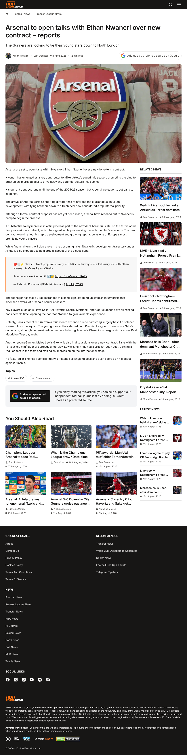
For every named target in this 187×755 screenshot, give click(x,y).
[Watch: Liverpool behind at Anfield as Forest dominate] (161, 188)
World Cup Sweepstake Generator (116, 550)
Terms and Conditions (18, 572)
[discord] (48, 679)
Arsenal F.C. (18, 378)
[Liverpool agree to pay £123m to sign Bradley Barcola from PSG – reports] (177, 455)
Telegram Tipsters (107, 572)
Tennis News (12, 661)
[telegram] (40, 679)
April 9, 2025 (74, 284)
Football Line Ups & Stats (111, 564)
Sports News (103, 557)
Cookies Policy (14, 564)
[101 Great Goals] (93, 698)
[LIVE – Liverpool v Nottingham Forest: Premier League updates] (161, 233)
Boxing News (13, 632)
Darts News (12, 639)
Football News (22, 13)
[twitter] (16, 679)
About (9, 543)
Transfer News (104, 543)
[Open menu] (179, 4)
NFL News (11, 625)
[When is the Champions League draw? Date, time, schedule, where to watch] (71, 436)
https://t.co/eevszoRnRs (71, 276)
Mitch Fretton (20, 55)
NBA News (11, 618)
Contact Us (12, 550)
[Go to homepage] (14, 4)
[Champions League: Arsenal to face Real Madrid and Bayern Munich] (25, 436)
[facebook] (7, 679)
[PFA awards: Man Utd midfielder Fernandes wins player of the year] (116, 436)
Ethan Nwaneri (43, 378)
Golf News (11, 647)
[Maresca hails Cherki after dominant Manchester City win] (161, 324)
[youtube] (32, 679)
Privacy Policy (13, 557)
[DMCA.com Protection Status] (68, 740)
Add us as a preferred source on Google (153, 55)
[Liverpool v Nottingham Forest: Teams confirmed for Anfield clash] (161, 279)
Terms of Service (15, 579)
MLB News (11, 654)
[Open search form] (170, 4)
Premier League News (49, 13)
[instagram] (24, 679)
